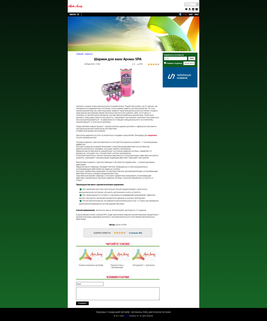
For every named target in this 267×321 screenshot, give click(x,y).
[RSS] (193, 9)
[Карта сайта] (190, 9)
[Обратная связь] (186, 9)
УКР (191, 14)
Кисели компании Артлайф (91, 265)
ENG (197, 14)
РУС (185, 14)
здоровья (152, 135)
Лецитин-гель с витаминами (117, 266)
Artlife (126, 316)
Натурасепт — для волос (144, 265)
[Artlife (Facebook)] (197, 9)
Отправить (82, 303)
